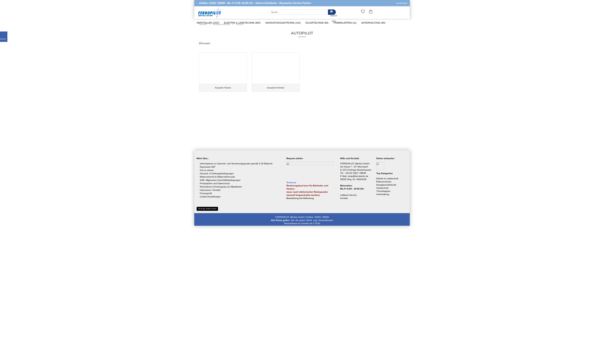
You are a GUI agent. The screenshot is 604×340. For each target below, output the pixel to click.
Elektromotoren (383, 181)
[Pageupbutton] (595, 335)
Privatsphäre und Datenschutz (215, 183)
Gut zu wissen (207, 170)
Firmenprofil (206, 193)
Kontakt (344, 198)
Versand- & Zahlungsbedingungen (217, 173)
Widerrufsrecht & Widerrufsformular (217, 177)
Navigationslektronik (386, 185)
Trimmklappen (383, 191)
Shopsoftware (291, 223)
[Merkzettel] (363, 12)
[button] (371, 12)
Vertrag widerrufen (207, 209)
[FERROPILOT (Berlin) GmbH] (210, 13)
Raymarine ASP (207, 167)
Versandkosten (325, 220)
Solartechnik (382, 188)
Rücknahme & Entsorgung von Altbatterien (221, 186)
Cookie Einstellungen (210, 196)
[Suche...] (332, 12)
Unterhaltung (382, 194)
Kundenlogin (401, 3)
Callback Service (348, 195)
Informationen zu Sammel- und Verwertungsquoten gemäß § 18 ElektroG (236, 163)
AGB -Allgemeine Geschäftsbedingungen (220, 180)
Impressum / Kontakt (210, 190)
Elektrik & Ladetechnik (387, 178)
